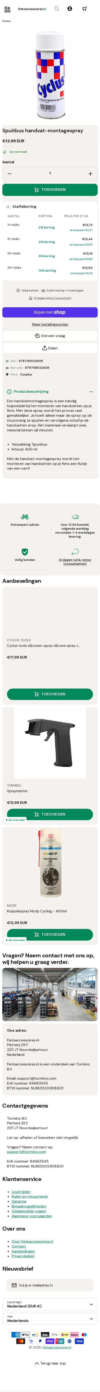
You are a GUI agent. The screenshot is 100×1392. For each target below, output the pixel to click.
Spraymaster (17, 791)
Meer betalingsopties (50, 324)
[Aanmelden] (86, 1285)
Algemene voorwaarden (32, 1216)
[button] (85, 9)
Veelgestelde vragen (29, 1211)
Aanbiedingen (23, 1251)
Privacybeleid (23, 1256)
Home (6, 21)
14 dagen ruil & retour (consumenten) (75, 562)
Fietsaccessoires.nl (57, 1347)
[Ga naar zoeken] (57, 9)
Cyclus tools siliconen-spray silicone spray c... (43, 645)
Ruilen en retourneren (30, 1196)
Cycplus (26, 374)
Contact (19, 1246)
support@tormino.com (26, 1151)
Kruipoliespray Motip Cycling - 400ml (37, 911)
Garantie (19, 1201)
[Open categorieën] (7, 10)
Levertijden (21, 1191)
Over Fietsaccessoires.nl (32, 1241)
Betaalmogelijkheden (29, 1206)
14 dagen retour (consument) (52, 298)
